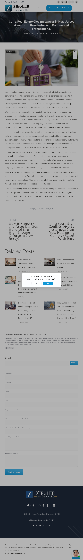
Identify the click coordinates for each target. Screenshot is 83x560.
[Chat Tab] (41, 280)
